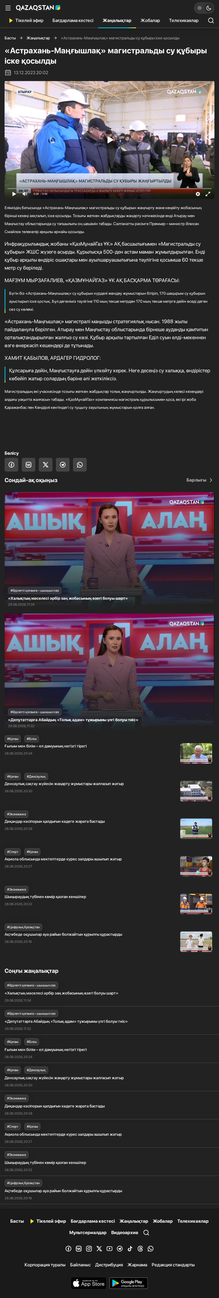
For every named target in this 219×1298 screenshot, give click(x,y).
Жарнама (137, 1264)
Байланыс (80, 1264)
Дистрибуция (109, 1264)
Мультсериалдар (88, 1232)
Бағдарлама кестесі (73, 20)
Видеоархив (124, 1232)
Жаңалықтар (117, 20)
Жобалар (150, 20)
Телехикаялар (183, 20)
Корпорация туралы (45, 1264)
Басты (10, 38)
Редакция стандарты (173, 1264)
